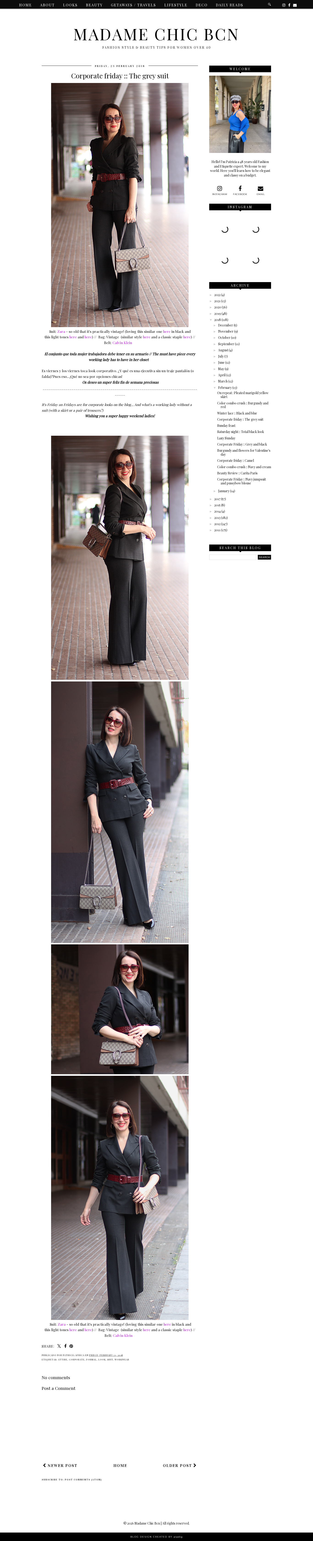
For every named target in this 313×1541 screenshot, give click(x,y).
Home (25, 5)
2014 (217, 511)
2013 (217, 517)
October (224, 337)
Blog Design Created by (156, 1536)
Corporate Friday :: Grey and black (242, 444)
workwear (122, 1359)
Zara (61, 331)
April (221, 375)
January (223, 491)
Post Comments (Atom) (83, 1479)
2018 (217, 320)
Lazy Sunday (226, 438)
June (221, 362)
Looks (70, 5)
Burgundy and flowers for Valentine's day (243, 452)
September (226, 344)
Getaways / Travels (133, 5)
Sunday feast (226, 425)
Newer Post (61, 1465)
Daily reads (229, 5)
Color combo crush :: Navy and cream (244, 467)
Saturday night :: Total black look (240, 432)
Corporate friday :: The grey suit (240, 419)
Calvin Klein (122, 342)
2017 (217, 499)
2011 (217, 530)
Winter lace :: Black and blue (237, 413)
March (223, 381)
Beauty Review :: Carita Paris (237, 473)
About (47, 5)
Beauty (94, 5)
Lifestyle (175, 5)
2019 (217, 313)
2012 (217, 524)
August (223, 350)
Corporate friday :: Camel (235, 460)
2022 (217, 295)
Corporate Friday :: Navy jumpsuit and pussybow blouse (241, 481)
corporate (77, 1359)
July (221, 356)
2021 (217, 301)
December (225, 325)
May (221, 369)
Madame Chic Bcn (156, 33)
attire (62, 1359)
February (225, 387)
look (102, 1359)
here (166, 331)
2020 (217, 307)
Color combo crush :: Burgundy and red (242, 405)
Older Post (178, 1465)
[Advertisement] (125, 1446)
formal (91, 1359)
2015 (217, 505)
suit (110, 1359)
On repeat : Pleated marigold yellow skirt (243, 395)
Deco (202, 5)
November (225, 331)
